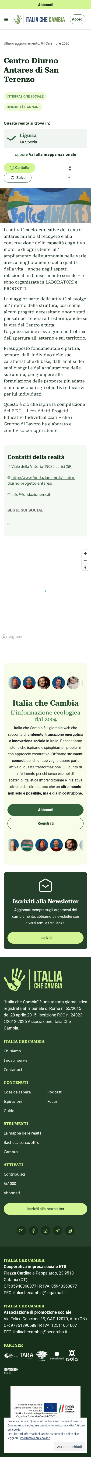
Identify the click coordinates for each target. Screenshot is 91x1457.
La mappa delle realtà (23, 1133)
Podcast (54, 1092)
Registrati (46, 823)
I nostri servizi (16, 1060)
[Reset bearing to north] (85, 567)
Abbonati (45, 810)
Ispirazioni (13, 1101)
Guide (9, 1110)
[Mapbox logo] (11, 637)
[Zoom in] (85, 553)
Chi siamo (12, 1051)
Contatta (22, 167)
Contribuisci (14, 1174)
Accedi (77, 19)
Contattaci (13, 1069)
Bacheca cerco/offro (21, 1142)
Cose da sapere (17, 1092)
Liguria (28, 135)
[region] (45, 594)
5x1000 (10, 1183)
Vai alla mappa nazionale (52, 154)
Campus (11, 1151)
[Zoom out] (85, 560)
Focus (52, 1101)
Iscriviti (45, 937)
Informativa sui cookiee (35, 1438)
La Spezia (28, 142)
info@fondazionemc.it (30, 494)
